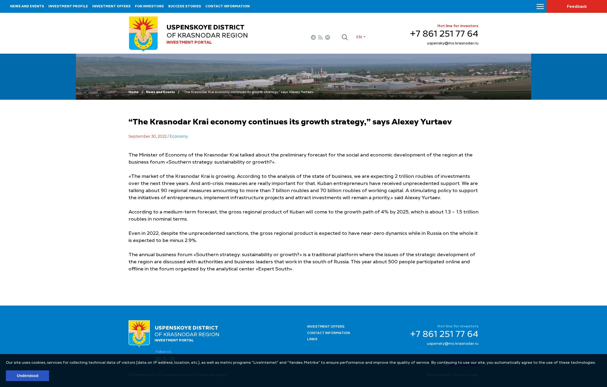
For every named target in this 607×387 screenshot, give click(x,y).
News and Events (160, 92)
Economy (179, 136)
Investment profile (68, 6)
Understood (27, 376)
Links (312, 339)
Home (134, 92)
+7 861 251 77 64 (444, 34)
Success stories (184, 6)
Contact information (227, 6)
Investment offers (111, 6)
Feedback (577, 7)
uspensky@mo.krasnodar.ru (452, 43)
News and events (27, 6)
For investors (149, 6)
